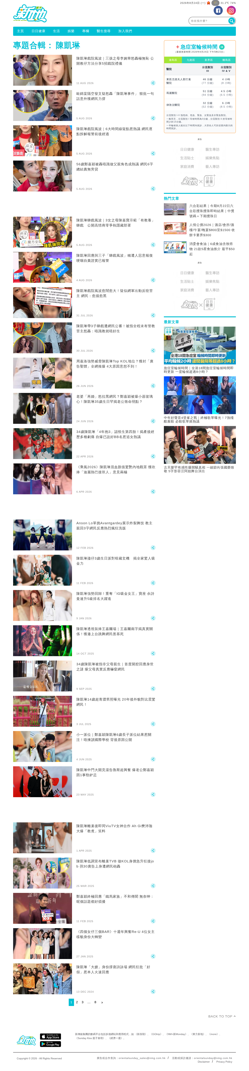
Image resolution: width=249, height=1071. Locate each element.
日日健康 (38, 31)
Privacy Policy (224, 1061)
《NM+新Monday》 (176, 1034)
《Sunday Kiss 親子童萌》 (90, 1038)
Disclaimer (204, 1061)
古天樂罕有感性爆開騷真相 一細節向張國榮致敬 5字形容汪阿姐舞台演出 (199, 469)
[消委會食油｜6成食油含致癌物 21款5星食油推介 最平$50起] (175, 247)
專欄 (85, 31)
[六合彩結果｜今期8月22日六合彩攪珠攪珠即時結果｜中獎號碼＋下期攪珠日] (175, 209)
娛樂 (71, 31)
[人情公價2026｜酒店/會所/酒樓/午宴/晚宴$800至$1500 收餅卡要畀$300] (175, 228)
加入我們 (125, 31)
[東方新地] (68, 13)
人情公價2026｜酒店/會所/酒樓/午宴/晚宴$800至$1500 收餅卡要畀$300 (212, 230)
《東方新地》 (197, 1034)
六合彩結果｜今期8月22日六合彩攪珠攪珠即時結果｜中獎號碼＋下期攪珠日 (211, 211)
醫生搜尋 (104, 31)
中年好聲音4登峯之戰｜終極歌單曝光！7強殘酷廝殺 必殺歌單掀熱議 (199, 419)
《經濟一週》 (115, 1038)
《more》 (213, 1034)
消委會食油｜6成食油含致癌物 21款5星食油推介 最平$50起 (212, 249)
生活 (56, 31)
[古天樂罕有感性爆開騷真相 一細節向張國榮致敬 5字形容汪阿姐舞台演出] (200, 444)
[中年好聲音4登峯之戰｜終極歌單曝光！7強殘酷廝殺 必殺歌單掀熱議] (200, 395)
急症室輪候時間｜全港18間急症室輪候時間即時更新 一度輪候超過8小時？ (199, 370)
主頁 (20, 31)
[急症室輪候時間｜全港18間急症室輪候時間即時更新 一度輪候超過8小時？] (200, 345)
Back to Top (220, 1016)
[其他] (153, 84)
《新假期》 (141, 1034)
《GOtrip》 (156, 1034)
